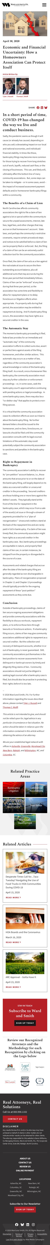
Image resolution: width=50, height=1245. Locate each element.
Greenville (25, 746)
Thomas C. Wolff (22, 96)
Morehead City (38, 746)
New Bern (7, 750)
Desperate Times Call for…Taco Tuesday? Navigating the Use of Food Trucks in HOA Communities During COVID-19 (23, 882)
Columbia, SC (16, 1187)
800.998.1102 (20, 1112)
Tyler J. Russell (8, 96)
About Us (25, 1158)
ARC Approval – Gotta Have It (21, 977)
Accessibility (42, 1234)
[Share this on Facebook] (38, 107)
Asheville (16, 746)
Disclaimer (7, 1234)
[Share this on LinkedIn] (42, 107)
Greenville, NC (16, 1191)
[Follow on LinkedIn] (27, 1224)
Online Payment (25, 1170)
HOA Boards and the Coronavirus (23, 932)
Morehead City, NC (16, 1195)
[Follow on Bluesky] (22, 1224)
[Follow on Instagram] (33, 1224)
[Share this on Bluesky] (45, 107)
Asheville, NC (16, 1183)
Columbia (7, 754)
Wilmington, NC (34, 1191)
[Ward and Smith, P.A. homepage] (15, 5)
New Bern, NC (34, 1183)
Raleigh (16, 750)
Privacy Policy (30, 1235)
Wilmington (30, 750)
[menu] (44, 4)
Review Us (25, 1166)
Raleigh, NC (34, 1187)
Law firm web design (14, 1239)
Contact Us (15, 1119)
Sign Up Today (25, 1023)
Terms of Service (18, 1235)
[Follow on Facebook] (16, 1224)
